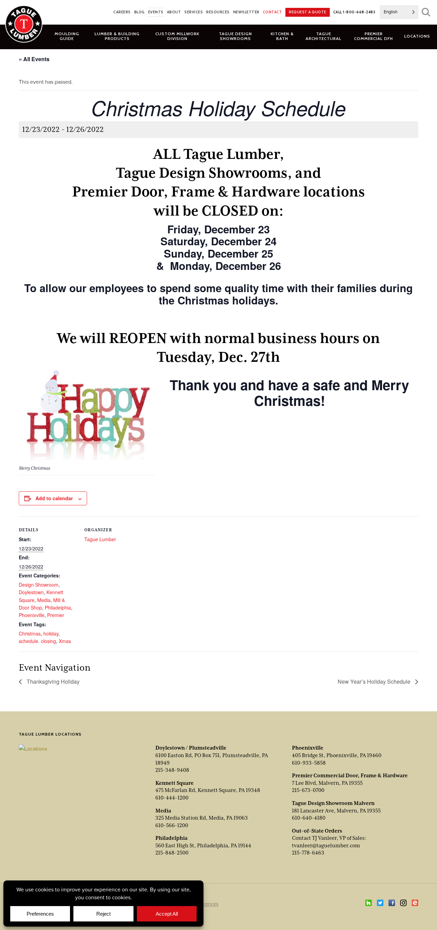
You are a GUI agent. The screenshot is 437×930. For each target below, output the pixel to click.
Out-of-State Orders (317, 831)
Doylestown (31, 592)
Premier (55, 615)
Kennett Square (174, 783)
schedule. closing (37, 641)
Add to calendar (54, 498)
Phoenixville (31, 615)
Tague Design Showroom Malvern (333, 803)
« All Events (34, 59)
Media (44, 600)
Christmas (30, 633)
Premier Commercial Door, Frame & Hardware (350, 775)
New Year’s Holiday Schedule (375, 681)
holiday (50, 633)
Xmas (65, 641)
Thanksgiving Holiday (52, 681)
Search (426, 12)
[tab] (117, 35)
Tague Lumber (100, 539)
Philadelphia (58, 607)
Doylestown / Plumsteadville (190, 748)
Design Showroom (38, 584)
